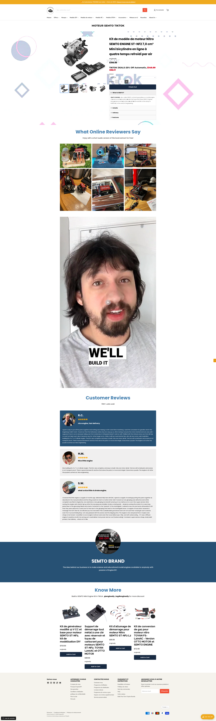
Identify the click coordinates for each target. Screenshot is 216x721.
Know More (108, 590)
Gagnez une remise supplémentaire (104, 695)
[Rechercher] (145, 10)
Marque (64, 17)
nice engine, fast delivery (89, 423)
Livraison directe (98, 690)
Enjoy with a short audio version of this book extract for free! (108, 138)
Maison (49, 17)
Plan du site (73, 696)
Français (164, 707)
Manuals (72, 699)
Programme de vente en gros (102, 692)
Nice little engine (85, 461)
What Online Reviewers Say (108, 132)
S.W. (81, 483)
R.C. (80, 415)
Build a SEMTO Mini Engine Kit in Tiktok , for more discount (108, 596)
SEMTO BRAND (108, 561)
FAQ (119, 691)
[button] (159, 10)
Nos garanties (74, 689)
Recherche (49, 712)
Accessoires (122, 17)
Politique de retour (123, 687)
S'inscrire (164, 691)
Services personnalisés (100, 697)
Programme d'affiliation (100, 685)
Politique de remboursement (74, 712)
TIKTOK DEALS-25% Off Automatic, (132, 68)
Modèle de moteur (86, 17)
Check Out (133, 87)
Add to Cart (71, 654)
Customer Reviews (108, 398)
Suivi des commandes (124, 689)
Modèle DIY (73, 17)
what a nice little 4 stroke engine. (92, 490)
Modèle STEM (110, 17)
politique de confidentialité (77, 694)
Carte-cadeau (121, 694)
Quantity (111, 81)
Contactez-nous (98, 682)
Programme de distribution (101, 687)
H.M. (81, 454)
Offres (56, 17)
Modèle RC (99, 17)
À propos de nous (75, 684)
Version (111, 74)
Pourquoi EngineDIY (76, 687)
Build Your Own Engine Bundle (126, 696)
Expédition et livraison (124, 684)
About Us (152, 17)
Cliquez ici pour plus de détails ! (126, 2)
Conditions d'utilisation (76, 691)
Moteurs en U (134, 17)
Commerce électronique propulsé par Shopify (58, 716)
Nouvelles (143, 17)
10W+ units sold (108, 404)
